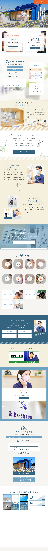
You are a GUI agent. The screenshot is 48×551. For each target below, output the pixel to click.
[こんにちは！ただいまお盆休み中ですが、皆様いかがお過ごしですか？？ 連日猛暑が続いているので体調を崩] (24, 498)
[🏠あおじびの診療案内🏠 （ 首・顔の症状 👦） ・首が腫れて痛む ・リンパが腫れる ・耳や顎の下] (15, 506)
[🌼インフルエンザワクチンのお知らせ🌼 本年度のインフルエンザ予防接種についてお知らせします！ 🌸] (15, 498)
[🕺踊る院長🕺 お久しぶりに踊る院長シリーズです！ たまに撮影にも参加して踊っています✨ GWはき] (7, 506)
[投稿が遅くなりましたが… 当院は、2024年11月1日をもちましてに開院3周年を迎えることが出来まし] (7, 498)
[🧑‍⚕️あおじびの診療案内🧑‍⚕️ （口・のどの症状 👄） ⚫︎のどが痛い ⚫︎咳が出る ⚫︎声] (24, 506)
